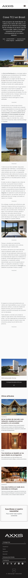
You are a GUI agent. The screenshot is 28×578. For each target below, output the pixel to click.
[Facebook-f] (4, 564)
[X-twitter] (12, 564)
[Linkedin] (19, 564)
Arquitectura (4, 416)
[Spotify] (23, 564)
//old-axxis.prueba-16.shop (8, 378)
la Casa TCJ (4, 80)
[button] (14, 385)
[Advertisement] (14, 286)
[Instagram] (8, 564)
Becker (12, 176)
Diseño (2, 450)
